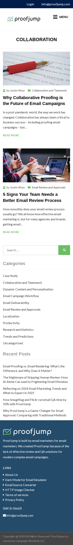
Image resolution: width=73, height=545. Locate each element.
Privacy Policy (14, 500)
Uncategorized (13, 343)
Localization (11, 316)
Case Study (10, 275)
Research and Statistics (18, 329)
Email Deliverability (16, 303)
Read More (11, 135)
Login (30, 4)
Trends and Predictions (18, 336)
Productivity (11, 323)
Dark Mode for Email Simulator (26, 480)
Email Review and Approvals (49, 187)
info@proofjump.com (55, 4)
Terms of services (16, 495)
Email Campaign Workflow (21, 296)
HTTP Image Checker (20, 490)
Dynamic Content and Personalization (28, 289)
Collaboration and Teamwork (49, 90)
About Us (11, 474)
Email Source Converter (20, 485)
